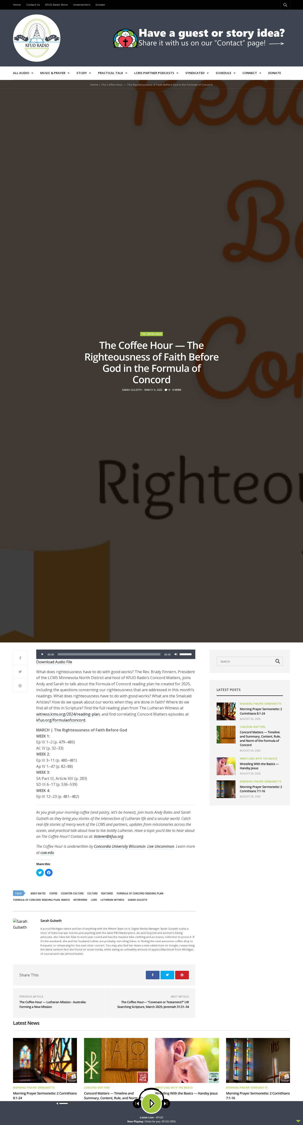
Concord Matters (253, 727)
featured (107, 893)
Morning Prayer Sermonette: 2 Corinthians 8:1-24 (261, 711)
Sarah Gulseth (132, 389)
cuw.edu (47, 852)
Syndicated (195, 73)
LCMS (94, 899)
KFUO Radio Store (56, 4)
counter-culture (72, 893)
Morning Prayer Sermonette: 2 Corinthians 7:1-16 (261, 789)
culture (92, 893)
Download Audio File (54, 661)
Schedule (223, 73)
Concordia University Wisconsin (119, 846)
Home (17, 4)
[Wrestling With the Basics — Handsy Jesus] (226, 766)
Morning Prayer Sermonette (260, 704)
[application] (115, 654)
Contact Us (33, 4)
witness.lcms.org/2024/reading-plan (68, 714)
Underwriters (81, 4)
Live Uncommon (160, 846)
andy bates (38, 893)
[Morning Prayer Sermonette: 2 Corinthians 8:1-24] (226, 711)
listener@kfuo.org (108, 836)
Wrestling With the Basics (259, 758)
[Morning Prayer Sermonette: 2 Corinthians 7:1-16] (226, 789)
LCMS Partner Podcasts (154, 73)
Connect (249, 73)
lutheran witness (112, 899)
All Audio (21, 73)
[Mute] (176, 654)
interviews (80, 899)
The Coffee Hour (151, 334)
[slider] (186, 654)
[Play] (42, 654)
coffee (53, 893)
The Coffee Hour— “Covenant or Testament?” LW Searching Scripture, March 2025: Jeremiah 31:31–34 (153, 1004)
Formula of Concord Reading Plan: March (41, 899)
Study (81, 73)
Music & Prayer (52, 73)
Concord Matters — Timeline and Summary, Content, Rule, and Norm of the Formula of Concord (260, 738)
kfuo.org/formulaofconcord (60, 720)
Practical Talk (110, 73)
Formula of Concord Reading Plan (140, 893)
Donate (100, 4)
